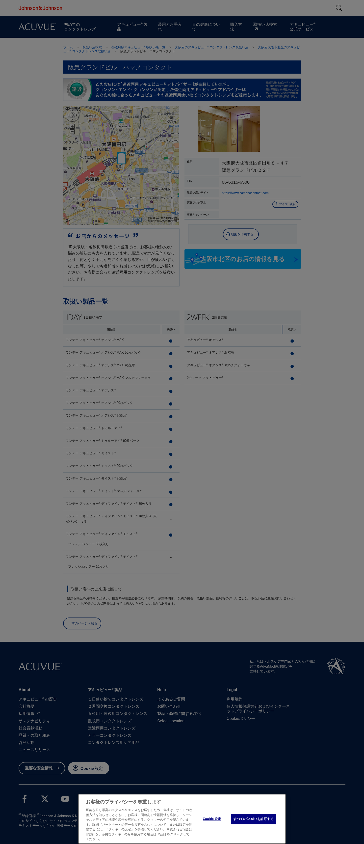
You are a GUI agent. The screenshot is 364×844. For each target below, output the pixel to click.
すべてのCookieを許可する (254, 819)
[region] (182, 819)
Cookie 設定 (212, 819)
